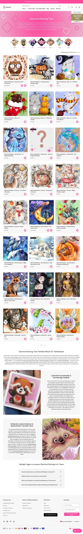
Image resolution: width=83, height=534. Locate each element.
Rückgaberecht (6, 510)
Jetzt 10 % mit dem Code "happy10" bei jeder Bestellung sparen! (41, 1)
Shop (23, 8)
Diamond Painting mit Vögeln (47, 360)
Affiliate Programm (26, 503)
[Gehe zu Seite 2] (44, 345)
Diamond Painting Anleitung (9, 513)
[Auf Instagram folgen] (7, 521)
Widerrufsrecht (47, 510)
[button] (72, 7)
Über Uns (5, 515)
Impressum (46, 505)
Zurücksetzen (54, 6)
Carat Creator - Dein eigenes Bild (36, 8)
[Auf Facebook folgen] (4, 521)
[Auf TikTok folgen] (14, 521)
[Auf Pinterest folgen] (10, 521)
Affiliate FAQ (25, 505)
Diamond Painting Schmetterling (30, 360)
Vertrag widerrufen (50, 515)
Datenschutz (47, 508)
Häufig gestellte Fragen (8, 503)
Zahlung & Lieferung (7, 508)
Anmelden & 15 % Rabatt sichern (72, 514)
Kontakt (5, 505)
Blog (48, 8)
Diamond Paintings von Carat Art (21, 451)
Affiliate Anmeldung (27, 508)
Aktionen (58, 8)
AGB (45, 503)
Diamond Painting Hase (63, 360)
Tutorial (52, 8)
